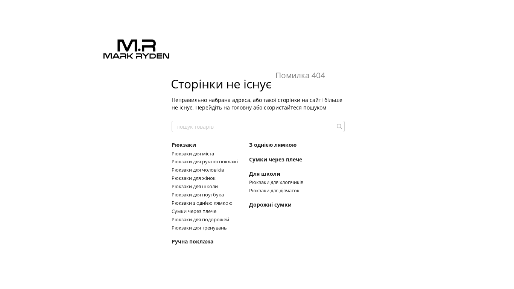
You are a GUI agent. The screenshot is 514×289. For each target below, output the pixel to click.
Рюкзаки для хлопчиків (276, 182)
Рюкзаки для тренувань (199, 227)
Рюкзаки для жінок (194, 178)
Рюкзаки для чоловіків (198, 169)
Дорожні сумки (270, 205)
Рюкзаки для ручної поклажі (205, 161)
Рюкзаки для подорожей (200, 219)
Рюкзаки (184, 145)
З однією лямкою (273, 145)
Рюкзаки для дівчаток (274, 190)
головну (241, 107)
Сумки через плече (194, 211)
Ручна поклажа (192, 242)
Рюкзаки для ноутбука (198, 194)
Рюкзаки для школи (195, 186)
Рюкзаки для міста (193, 153)
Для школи (264, 174)
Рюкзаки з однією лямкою (202, 202)
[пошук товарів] (339, 126)
